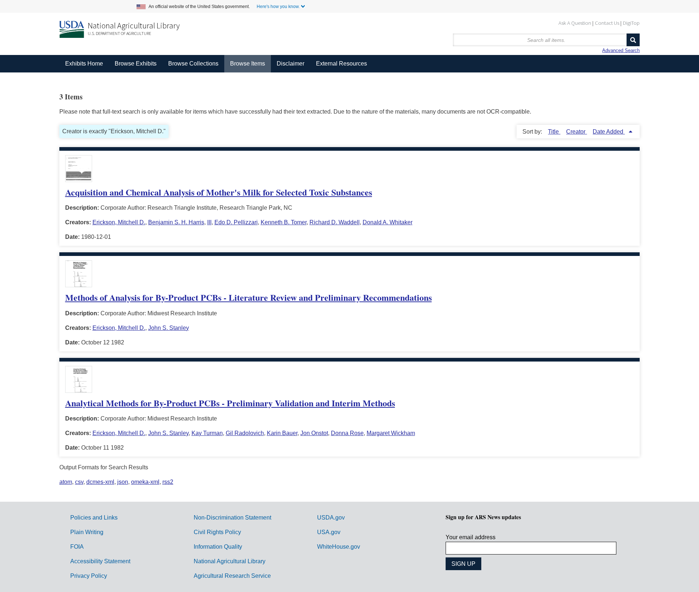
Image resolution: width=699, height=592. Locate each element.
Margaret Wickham (391, 433)
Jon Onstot (314, 433)
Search (633, 39)
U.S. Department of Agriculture (119, 33)
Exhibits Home (84, 63)
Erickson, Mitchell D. (118, 222)
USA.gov (328, 532)
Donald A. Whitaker (387, 222)
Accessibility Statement (100, 561)
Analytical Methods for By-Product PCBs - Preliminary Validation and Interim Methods (230, 402)
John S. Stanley (168, 328)
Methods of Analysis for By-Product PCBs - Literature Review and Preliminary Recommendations (248, 297)
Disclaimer (290, 63)
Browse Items (247, 63)
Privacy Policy (88, 576)
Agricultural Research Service (232, 576)
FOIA (77, 547)
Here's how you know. (278, 6)
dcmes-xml (100, 482)
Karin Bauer (282, 433)
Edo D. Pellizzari (236, 222)
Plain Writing (86, 532)
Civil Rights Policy (217, 532)
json (122, 482)
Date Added (609, 132)
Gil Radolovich (245, 433)
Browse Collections (193, 63)
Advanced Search (621, 50)
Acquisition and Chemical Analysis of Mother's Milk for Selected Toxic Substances (218, 192)
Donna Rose (347, 433)
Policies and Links (94, 517)
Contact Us (607, 22)
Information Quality (218, 547)
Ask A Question (574, 22)
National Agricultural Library (134, 25)
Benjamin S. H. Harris (176, 222)
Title (554, 132)
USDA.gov (331, 517)
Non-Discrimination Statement (232, 517)
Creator (576, 132)
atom (65, 482)
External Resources (341, 63)
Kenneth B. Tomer (284, 222)
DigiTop (631, 22)
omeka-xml (145, 482)
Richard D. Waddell (334, 222)
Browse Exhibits (136, 63)
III (209, 222)
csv (79, 482)
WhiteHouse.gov (338, 547)
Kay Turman (207, 433)
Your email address (470, 537)
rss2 (167, 482)
